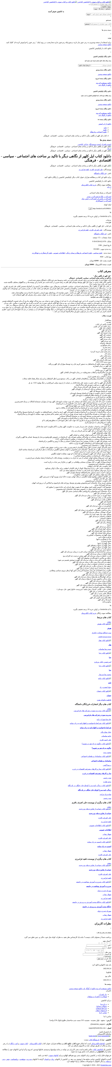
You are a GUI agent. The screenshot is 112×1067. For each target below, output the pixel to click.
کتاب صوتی (24, 1043)
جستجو (87, 24)
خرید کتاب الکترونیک (88, 185)
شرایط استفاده (101, 1008)
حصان (109, 695)
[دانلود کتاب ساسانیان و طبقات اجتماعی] (96, 756)
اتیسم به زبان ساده (104, 846)
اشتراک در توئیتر (92, 197)
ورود (88, 14)
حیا (110, 657)
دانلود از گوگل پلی (104, 85)
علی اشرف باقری (96, 169)
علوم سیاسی (97, 253)
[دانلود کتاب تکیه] (104, 678)
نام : (109, 945)
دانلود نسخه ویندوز (104, 44)
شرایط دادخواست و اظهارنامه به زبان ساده (95, 728)
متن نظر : (107, 952)
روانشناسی (14, 1059)
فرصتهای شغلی (101, 1010)
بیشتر (109, 622)
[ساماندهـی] (104, 1036)
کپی (90, 208)
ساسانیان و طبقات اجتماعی (101, 761)
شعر (7, 1059)
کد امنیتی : (107, 954)
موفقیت (22, 1059)
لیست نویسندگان (94, 144)
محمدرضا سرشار (105, 674)
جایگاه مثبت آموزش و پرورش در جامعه (96, 907)
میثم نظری (107, 782)
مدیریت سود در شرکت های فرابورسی (97, 715)
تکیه (109, 683)
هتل (109, 645)
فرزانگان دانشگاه (100, 173)
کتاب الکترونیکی (35, 1043)
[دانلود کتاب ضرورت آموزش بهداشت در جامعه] (93, 882)
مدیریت (29, 1059)
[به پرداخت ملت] (93, 1036)
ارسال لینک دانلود (84, 65)
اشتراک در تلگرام (104, 197)
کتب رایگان (14, 1043)
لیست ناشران (106, 144)
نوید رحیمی (107, 778)
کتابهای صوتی (53, 1055)
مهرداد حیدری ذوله (104, 891)
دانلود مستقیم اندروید (103, 83)
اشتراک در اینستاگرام (103, 201)
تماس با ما (103, 1013)
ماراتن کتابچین (83, 144)
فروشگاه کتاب (94, 1040)
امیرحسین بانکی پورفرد (102, 662)
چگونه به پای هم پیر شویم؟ (101, 748)
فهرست (108, 222)
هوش (109, 628)
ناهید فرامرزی (84, 169)
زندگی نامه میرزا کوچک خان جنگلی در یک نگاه (94, 790)
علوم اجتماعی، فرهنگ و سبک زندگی (79, 253)
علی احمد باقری (105, 740)
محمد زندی (107, 752)
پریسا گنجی (107, 765)
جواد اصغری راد (105, 687)
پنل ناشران (103, 994)
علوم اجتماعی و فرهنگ (98, 132)
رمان (52, 1059)
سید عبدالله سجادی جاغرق (101, 633)
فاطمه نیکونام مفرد (104, 700)
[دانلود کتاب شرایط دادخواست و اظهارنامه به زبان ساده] (90, 723)
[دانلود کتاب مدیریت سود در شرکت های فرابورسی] (92, 711)
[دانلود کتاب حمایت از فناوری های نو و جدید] (95, 809)
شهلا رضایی (107, 834)
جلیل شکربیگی (105, 732)
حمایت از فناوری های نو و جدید (100, 813)
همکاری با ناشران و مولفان (97, 997)
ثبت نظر (100, 959)
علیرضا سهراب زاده (104, 719)
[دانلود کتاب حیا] (105, 653)
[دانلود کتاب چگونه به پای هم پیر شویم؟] (96, 744)
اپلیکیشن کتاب (98, 1049)
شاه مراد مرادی (105, 794)
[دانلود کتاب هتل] (104, 640)
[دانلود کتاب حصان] (104, 691)
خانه (105, 128)
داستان (46, 1059)
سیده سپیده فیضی (104, 636)
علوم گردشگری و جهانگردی (42, 253)
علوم (105, 130)
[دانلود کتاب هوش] (104, 624)
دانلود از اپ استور (104, 124)
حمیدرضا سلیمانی (104, 649)
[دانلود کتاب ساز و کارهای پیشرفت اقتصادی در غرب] (91, 769)
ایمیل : (109, 948)
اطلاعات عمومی (59, 253)
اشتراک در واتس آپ (103, 199)
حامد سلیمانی (106, 736)
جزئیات (108, 220)
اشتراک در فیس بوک (89, 199)
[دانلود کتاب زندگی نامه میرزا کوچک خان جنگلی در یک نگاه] (89, 785)
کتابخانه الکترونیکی (98, 1043)
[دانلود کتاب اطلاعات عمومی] (100, 825)
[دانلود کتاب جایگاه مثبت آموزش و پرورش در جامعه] (91, 902)
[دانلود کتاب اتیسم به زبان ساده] (99, 842)
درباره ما (103, 1004)
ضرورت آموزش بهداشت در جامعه (98, 886)
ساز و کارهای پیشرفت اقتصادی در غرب (96, 773)
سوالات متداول (101, 1006)
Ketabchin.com (106, 1065)
